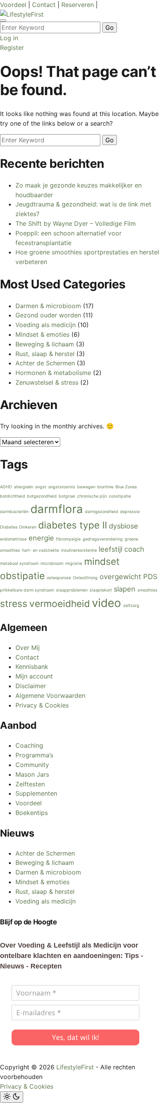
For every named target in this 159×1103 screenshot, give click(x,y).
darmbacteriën (14, 511)
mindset (102, 561)
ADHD (6, 486)
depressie (130, 511)
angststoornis (61, 486)
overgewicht (120, 576)
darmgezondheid (101, 511)
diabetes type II (72, 525)
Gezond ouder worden (48, 315)
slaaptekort (101, 590)
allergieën (23, 486)
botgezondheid (42, 496)
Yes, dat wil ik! (75, 1037)
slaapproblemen (72, 590)
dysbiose (123, 526)
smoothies (147, 590)
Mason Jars (32, 774)
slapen (124, 589)
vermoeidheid (59, 603)
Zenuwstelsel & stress (46, 382)
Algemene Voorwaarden (50, 695)
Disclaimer (30, 686)
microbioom (52, 563)
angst (40, 486)
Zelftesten (30, 784)
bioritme (105, 486)
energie (41, 538)
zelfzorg (131, 605)
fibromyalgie (68, 539)
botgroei (67, 496)
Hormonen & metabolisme (53, 373)
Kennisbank (31, 666)
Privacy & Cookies (42, 705)
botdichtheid (12, 496)
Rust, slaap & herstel (44, 354)
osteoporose (59, 577)
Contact (45, 5)
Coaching (29, 745)
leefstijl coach (121, 549)
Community (32, 765)
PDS (150, 576)
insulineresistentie (79, 550)
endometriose (13, 539)
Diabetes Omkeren (18, 527)
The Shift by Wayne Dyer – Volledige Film (75, 223)
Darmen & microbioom (48, 306)
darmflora (56, 509)
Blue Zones (126, 486)
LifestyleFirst (75, 1067)
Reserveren (78, 5)
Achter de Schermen (45, 363)
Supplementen (36, 793)
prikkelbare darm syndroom (27, 590)
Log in (9, 38)
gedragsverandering (103, 539)
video (106, 603)
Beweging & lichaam (44, 344)
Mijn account (34, 676)
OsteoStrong (85, 577)
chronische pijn (92, 496)
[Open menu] (3, 20)
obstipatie (22, 575)
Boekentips (31, 813)
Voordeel (14, 5)
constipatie (120, 496)
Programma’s (34, 755)
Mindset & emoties (42, 334)
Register (12, 47)
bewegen (86, 486)
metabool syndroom (19, 563)
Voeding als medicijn (45, 325)
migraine (73, 563)
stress (13, 603)
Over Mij (27, 647)
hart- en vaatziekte (40, 550)
